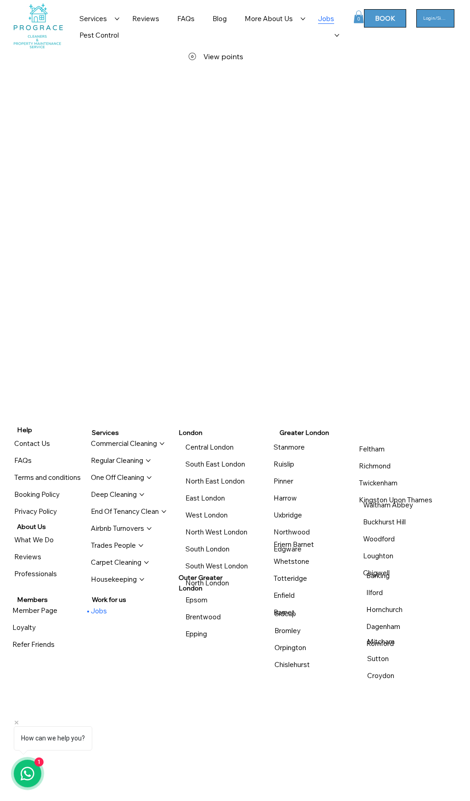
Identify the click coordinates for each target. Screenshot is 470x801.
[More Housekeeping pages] (142, 579)
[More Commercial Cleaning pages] (162, 443)
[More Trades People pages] (141, 545)
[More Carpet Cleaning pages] (146, 562)
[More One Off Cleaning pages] (149, 477)
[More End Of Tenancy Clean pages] (164, 511)
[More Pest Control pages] (337, 35)
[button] (358, 17)
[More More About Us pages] (303, 19)
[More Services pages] (117, 19)
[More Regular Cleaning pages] (148, 460)
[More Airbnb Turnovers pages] (149, 528)
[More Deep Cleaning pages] (142, 494)
